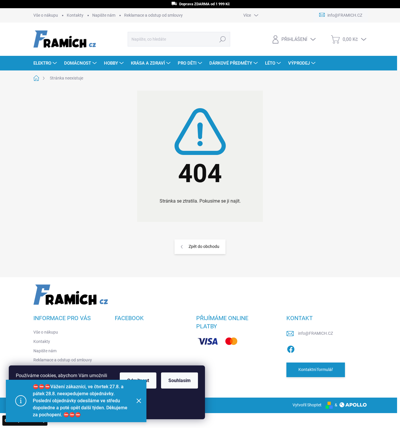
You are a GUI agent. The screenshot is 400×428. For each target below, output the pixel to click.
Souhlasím (179, 380)
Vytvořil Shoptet (307, 405)
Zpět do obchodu (204, 246)
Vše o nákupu (45, 15)
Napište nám (103, 15)
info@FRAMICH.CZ (315, 333)
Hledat (222, 39)
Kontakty (75, 15)
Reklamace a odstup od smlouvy (153, 15)
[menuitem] (45, 63)
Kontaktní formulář (315, 369)
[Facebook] (290, 348)
